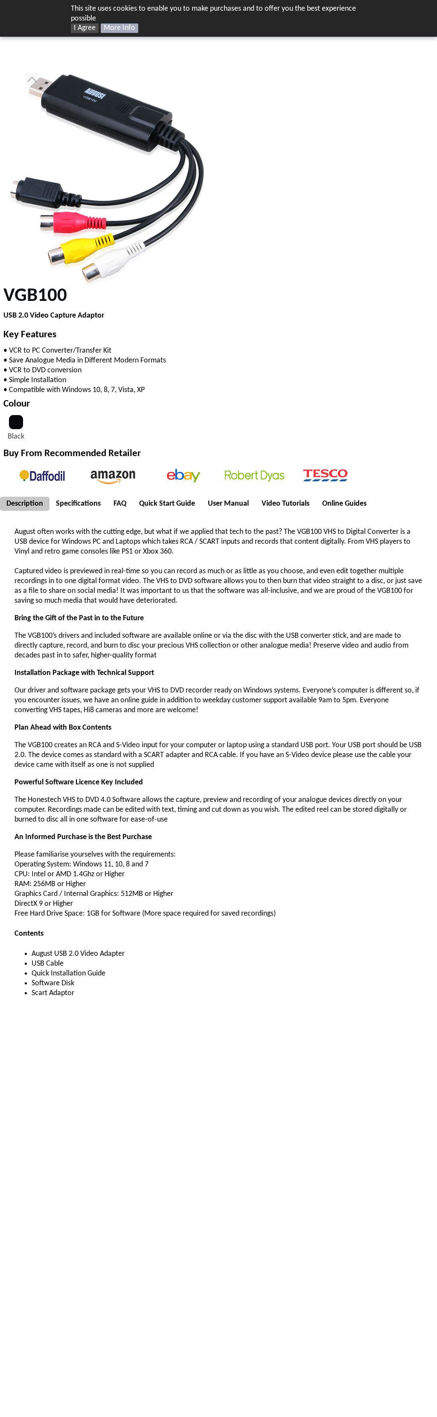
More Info (119, 28)
